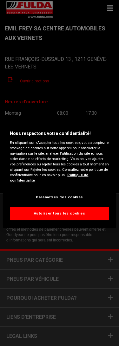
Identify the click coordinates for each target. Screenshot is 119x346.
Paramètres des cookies (59, 197)
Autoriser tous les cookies (59, 213)
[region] (59, 173)
